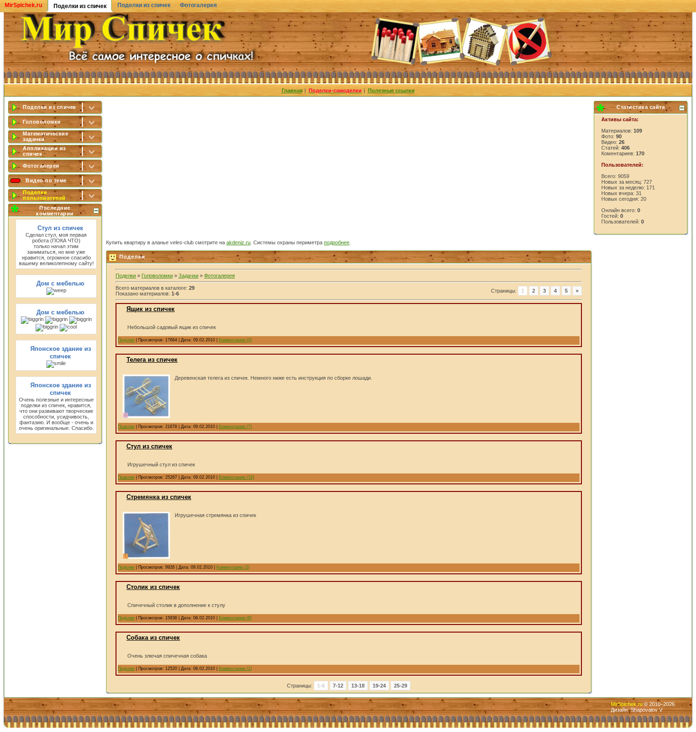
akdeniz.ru (238, 242)
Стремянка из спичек (158, 496)
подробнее (336, 242)
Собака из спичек (153, 637)
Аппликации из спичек (44, 151)
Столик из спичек (153, 586)
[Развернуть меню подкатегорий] (92, 108)
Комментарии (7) (235, 426)
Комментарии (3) (233, 567)
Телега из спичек (152, 359)
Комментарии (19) (236, 477)
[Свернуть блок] (96, 211)
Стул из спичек (60, 228)
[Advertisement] (349, 166)
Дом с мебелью (60, 283)
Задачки (188, 275)
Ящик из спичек (150, 308)
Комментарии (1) (235, 668)
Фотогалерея (198, 5)
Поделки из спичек (143, 5)
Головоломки (42, 122)
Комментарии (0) (235, 340)
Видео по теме (46, 180)
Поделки (126, 275)
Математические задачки (45, 136)
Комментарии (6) (235, 618)
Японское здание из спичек (60, 352)
